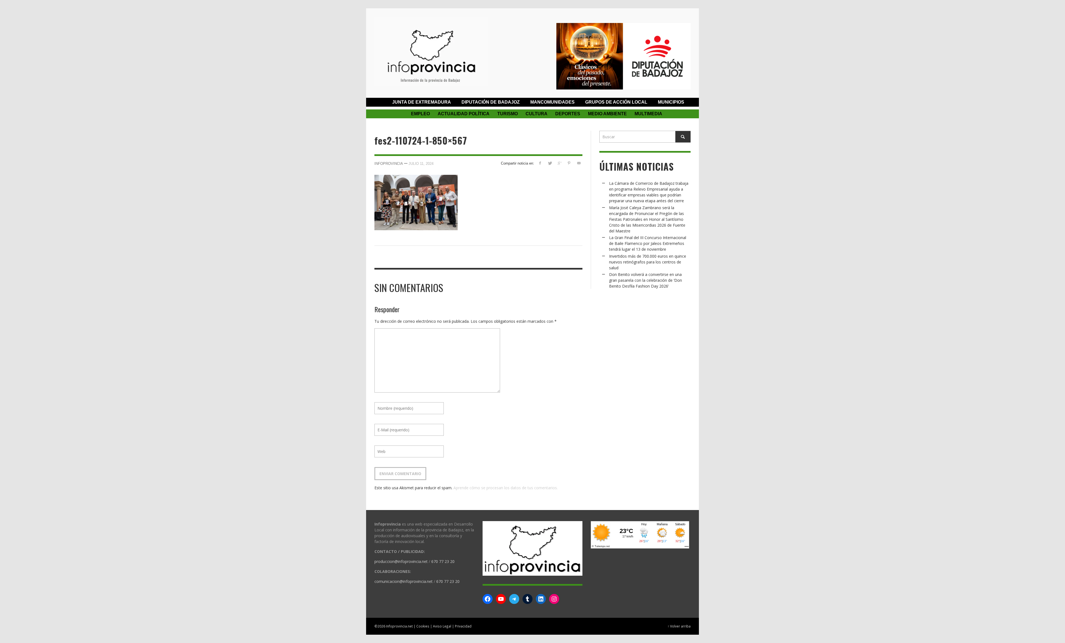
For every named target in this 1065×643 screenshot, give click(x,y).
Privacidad (463, 626)
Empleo (420, 113)
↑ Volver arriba (679, 626)
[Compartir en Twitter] (550, 163)
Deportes (567, 113)
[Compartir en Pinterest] (569, 163)
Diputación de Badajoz (491, 102)
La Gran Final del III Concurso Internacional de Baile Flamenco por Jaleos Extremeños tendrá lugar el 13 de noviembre (647, 243)
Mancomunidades (552, 102)
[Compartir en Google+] (559, 163)
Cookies (422, 626)
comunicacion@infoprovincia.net (403, 581)
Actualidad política (464, 113)
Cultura (536, 113)
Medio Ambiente (607, 113)
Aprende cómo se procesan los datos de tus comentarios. (505, 487)
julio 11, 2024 (421, 164)
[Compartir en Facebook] (540, 163)
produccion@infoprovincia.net (401, 561)
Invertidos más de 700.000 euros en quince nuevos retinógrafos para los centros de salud (647, 261)
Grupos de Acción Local (616, 102)
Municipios (671, 102)
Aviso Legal (442, 626)
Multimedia (648, 113)
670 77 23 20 (443, 561)
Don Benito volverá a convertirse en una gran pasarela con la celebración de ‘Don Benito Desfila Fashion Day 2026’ (645, 280)
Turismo (507, 113)
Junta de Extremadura (421, 102)
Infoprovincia (388, 164)
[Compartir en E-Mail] (578, 163)
